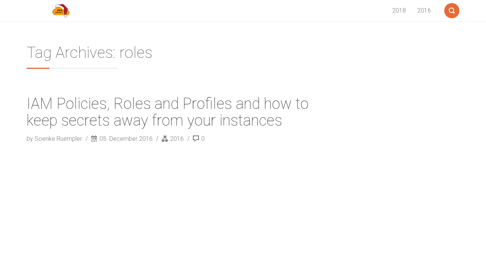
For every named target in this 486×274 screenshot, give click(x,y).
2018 (399, 10)
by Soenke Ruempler (55, 138)
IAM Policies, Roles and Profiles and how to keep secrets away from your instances (168, 112)
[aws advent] (61, 10)
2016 (424, 10)
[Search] (451, 9)
